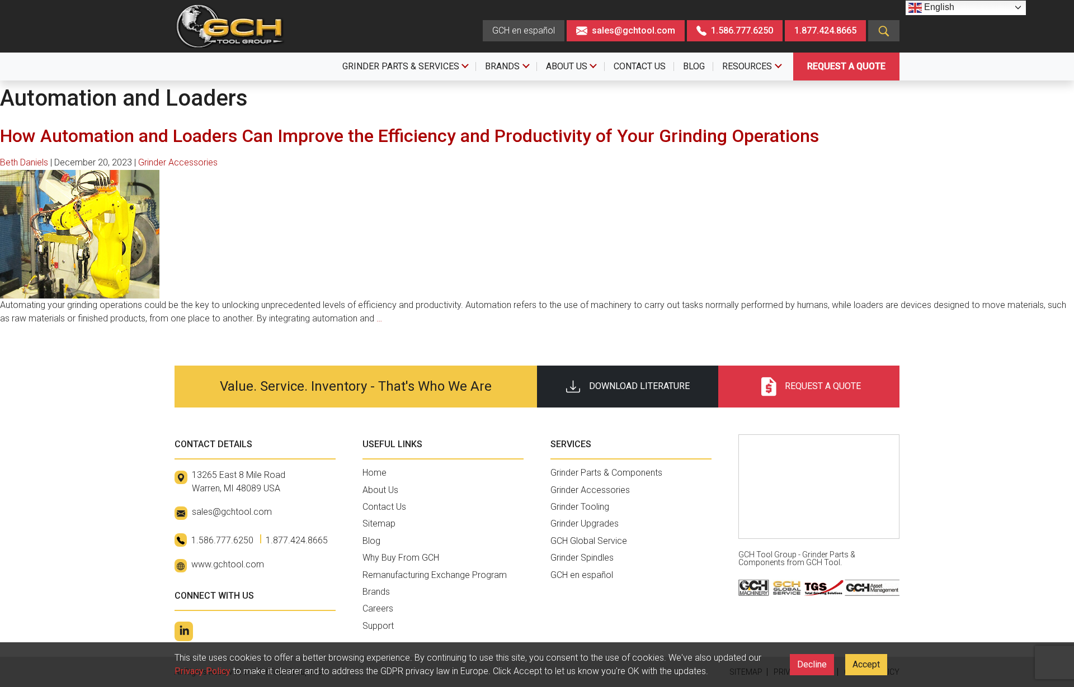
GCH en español (523, 30)
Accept (866, 664)
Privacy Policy (202, 671)
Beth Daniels (24, 162)
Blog (371, 541)
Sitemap (378, 523)
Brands (376, 591)
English (938, 7)
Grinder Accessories (178, 162)
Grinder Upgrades (584, 523)
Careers (377, 608)
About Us (380, 490)
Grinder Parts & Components (606, 472)
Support (378, 625)
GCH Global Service (588, 541)
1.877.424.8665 (825, 30)
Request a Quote (846, 66)
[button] (883, 30)
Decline (812, 664)
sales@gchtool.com (633, 30)
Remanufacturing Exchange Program (434, 575)
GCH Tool (823, 562)
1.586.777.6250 (741, 30)
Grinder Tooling (579, 506)
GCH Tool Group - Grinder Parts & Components (796, 558)
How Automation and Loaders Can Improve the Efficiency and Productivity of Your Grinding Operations (409, 135)
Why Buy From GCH (400, 557)
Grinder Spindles (582, 557)
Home (374, 472)
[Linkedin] (184, 631)
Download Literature (639, 386)
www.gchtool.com (227, 564)
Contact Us (384, 506)
